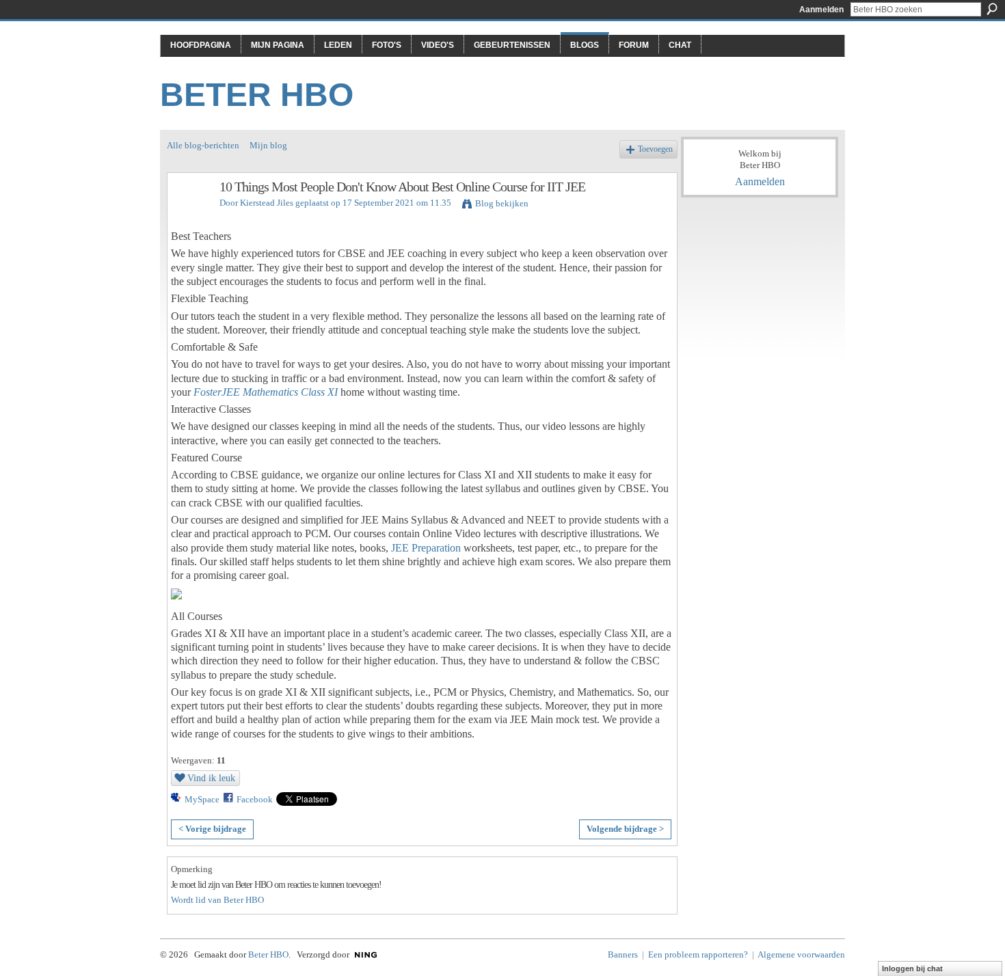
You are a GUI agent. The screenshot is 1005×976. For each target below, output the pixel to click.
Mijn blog (268, 145)
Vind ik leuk (211, 777)
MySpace (202, 799)
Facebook (255, 799)
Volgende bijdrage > (625, 829)
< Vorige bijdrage (212, 829)
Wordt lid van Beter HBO (217, 900)
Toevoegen (655, 149)
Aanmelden (821, 9)
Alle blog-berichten (203, 145)
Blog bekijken (501, 203)
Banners (623, 954)
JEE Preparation (426, 548)
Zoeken (992, 9)
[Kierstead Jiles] (189, 216)
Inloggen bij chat (912, 968)
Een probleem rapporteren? (698, 954)
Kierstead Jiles (266, 203)
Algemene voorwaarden (801, 954)
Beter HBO (256, 95)
